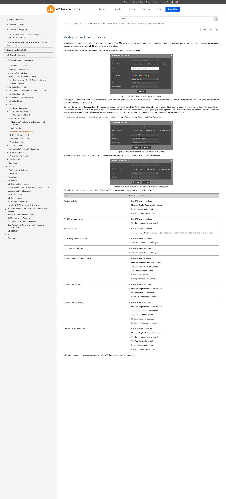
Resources (145, 9)
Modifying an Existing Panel (21, 131)
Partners (126, 2)
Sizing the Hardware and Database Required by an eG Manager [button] (28, 210)
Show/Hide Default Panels (20, 138)
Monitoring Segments (17, 94)
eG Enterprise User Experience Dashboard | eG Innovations (27, 123)
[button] (5, 60)
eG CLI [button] (10, 234)
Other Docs (12, 238)
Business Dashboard (17, 118)
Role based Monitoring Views (19, 170)
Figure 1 (129, 50)
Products (103, 9)
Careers (155, 2)
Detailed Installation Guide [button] (17, 50)
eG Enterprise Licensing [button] (16, 55)
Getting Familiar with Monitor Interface (23, 76)
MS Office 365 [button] (15, 159)
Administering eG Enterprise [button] (18, 69)
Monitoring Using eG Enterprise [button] (19, 73)
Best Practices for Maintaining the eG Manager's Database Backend (26, 226)
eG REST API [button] (13, 231)
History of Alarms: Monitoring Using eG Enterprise (27, 90)
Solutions (119, 9)
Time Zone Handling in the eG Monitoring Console (27, 80)
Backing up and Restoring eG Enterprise (23, 221)
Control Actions (14, 173)
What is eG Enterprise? (15, 20)
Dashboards (13, 104)
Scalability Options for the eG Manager (22, 214)
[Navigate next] (216, 29)
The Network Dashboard (19, 111)
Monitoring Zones (15, 101)
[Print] (205, 29)
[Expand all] (201, 29)
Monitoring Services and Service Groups (24, 97)
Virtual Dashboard (16, 142)
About (158, 9)
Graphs (11, 166)
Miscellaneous (14, 177)
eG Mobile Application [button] (16, 194)
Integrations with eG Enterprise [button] (19, 191)
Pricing (132, 9)
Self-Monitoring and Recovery (19, 218)
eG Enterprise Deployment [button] (17, 30)
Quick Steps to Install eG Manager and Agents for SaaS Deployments (27, 43)
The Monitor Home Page (18, 83)
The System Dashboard (18, 108)
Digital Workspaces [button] (17, 152)
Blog (147, 2)
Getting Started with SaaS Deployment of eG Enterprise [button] (28, 187)
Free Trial (172, 9)
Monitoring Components (18, 87)
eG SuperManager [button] (15, 198)
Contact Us (164, 2)
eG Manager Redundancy (17, 201)
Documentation (138, 2)
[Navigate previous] (211, 29)
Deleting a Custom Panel (19, 135)
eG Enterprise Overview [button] (16, 25)
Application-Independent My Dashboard (24, 149)
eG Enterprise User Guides (17, 65)
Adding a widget (16, 128)
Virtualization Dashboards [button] (19, 156)
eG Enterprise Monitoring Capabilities (21, 60)
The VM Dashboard (17, 145)
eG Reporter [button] (12, 180)
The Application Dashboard (20, 115)
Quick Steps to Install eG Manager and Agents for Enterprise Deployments (25, 36)
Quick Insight (13, 163)
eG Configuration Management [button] (19, 184)
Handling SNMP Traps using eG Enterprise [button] (24, 205)
